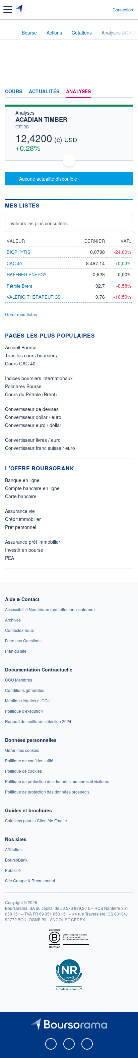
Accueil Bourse (21, 347)
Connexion (123, 9)
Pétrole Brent (19, 286)
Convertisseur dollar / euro (33, 417)
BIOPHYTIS (18, 252)
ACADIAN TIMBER (41, 119)
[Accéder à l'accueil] (9, 32)
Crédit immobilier (23, 519)
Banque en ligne (22, 480)
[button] (7, 9)
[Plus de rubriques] (128, 91)
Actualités (44, 92)
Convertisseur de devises (32, 409)
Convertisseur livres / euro (33, 439)
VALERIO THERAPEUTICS (34, 297)
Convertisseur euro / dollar (33, 425)
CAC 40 (14, 263)
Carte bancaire (21, 496)
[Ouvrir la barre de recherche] (95, 9)
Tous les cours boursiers (31, 355)
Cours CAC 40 (20, 363)
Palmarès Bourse (23, 386)
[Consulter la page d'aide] (104, 9)
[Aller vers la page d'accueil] (19, 9)
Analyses (78, 92)
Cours (13, 92)
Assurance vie (20, 511)
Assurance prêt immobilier (32, 541)
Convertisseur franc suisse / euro (40, 448)
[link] (50, 609)
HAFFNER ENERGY (27, 274)
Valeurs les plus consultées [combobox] (39, 223)
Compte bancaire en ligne (32, 488)
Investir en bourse (24, 549)
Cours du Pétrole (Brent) (31, 394)
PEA (9, 557)
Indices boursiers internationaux (39, 378)
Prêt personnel (20, 527)
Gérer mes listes (21, 314)
